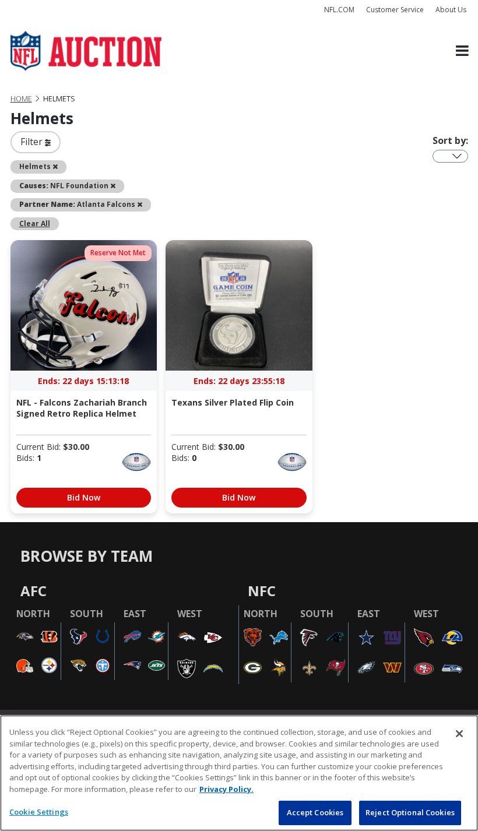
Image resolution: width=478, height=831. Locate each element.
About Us (450, 10)
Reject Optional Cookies (410, 812)
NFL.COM (339, 10)
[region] (239, 773)
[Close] (459, 734)
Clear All (34, 223)
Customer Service (395, 10)
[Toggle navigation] (462, 51)
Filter (32, 141)
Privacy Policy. (226, 789)
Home (21, 99)
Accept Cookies (315, 812)
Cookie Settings (38, 812)
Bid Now (83, 497)
